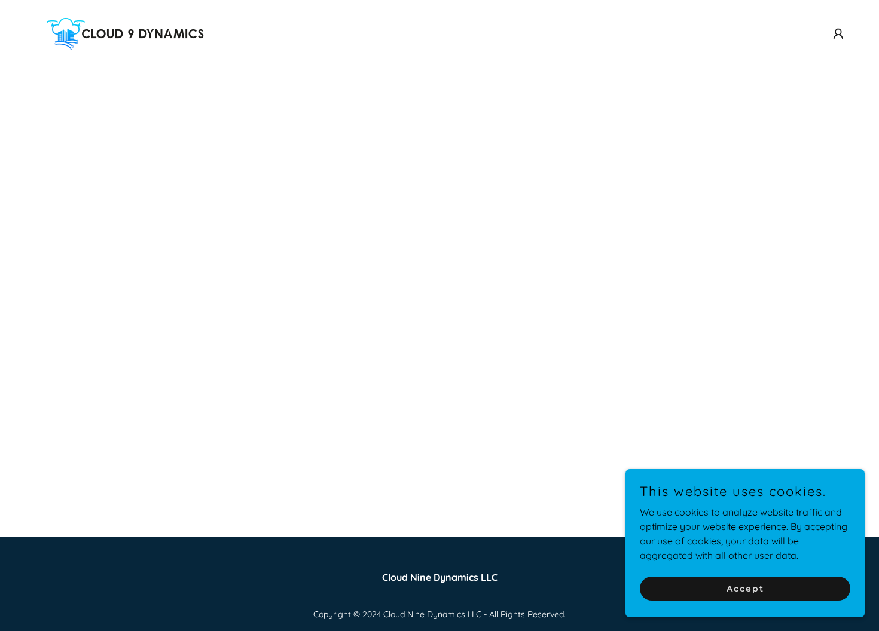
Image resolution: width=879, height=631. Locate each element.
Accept (745, 588)
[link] (125, 33)
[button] (838, 34)
